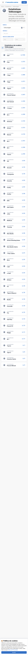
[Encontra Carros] (12, 2)
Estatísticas (8, 6)
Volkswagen (16, 6)
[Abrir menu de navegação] (3, 2)
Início (2, 6)
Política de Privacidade (13, 649)
